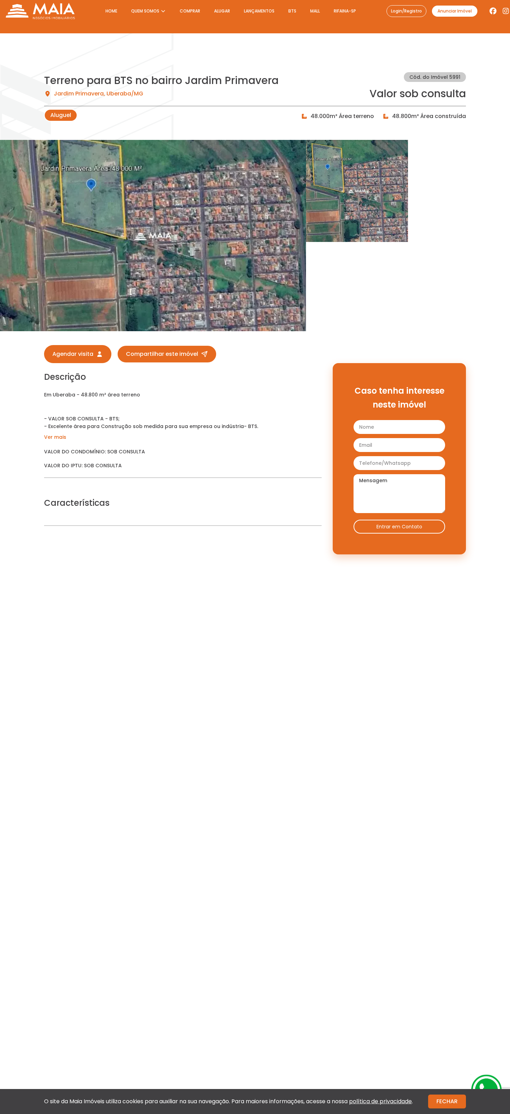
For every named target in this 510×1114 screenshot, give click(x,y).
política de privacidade (380, 1101)
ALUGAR (222, 11)
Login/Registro (406, 11)
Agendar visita (72, 354)
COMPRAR (190, 11)
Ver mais (55, 437)
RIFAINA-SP (345, 11)
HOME (111, 11)
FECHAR (447, 1101)
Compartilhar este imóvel (162, 354)
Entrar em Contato (399, 526)
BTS (292, 11)
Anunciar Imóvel (454, 11)
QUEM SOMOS (145, 11)
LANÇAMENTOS (259, 11)
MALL (315, 11)
